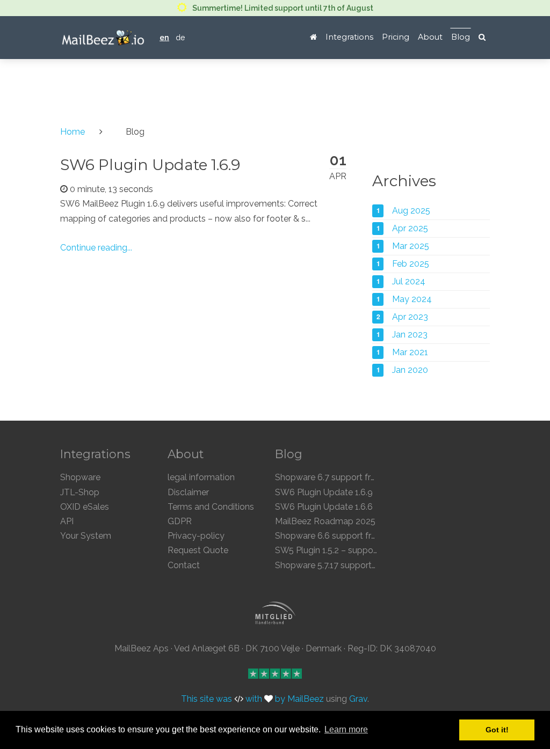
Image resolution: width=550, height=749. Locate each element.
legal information (201, 477)
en (164, 37)
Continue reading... (96, 248)
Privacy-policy (196, 536)
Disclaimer (188, 492)
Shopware (80, 477)
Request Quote (198, 550)
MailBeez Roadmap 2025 (325, 521)
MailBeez (305, 699)
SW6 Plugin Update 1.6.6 (324, 507)
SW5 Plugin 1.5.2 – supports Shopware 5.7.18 (362, 550)
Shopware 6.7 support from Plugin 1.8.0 (352, 477)
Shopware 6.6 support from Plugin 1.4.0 (353, 536)
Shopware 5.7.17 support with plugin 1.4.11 (357, 565)
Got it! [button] (497, 729)
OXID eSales (84, 507)
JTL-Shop (79, 492)
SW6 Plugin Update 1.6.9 (150, 165)
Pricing (395, 37)
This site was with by (234, 699)
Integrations (349, 37)
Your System (85, 536)
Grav (358, 699)
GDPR (180, 521)
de (180, 37)
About (430, 37)
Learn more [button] (346, 729)
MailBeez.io (103, 37)
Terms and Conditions (211, 507)
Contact (184, 565)
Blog (460, 37)
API (67, 521)
